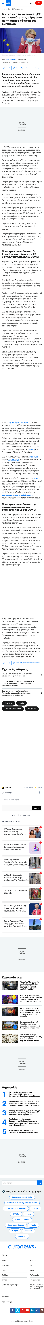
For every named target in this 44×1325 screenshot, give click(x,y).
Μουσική (28, 1231)
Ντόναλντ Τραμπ (22, 1220)
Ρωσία (33, 1225)
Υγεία (8, 9)
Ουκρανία (22, 1236)
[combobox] (22, 1182)
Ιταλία (28, 1214)
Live (38, 3)
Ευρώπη (5, 1260)
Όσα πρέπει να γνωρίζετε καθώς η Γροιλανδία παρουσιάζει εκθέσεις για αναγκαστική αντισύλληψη (16, 693)
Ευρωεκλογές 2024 (13, 709)
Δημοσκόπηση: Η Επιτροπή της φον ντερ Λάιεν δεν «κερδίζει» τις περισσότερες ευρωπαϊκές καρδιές (18, 683)
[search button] (39, 1182)
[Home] (2, 9)
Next (4, 1270)
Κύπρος (15, 1231)
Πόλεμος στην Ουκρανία (16, 1208)
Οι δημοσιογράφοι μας (10, 1285)
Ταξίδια (5, 1275)
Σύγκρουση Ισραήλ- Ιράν (22, 1197)
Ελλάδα (16, 1214)
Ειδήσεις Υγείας (17, 9)
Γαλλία (35, 1208)
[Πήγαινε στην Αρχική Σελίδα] (8, 3)
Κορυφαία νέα (12, 977)
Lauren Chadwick (10, 59)
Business (5, 1265)
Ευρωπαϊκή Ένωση (16, 1225)
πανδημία (32, 709)
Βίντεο (4, 1280)
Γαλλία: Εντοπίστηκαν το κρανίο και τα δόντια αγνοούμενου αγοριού (17, 675)
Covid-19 (8, 703)
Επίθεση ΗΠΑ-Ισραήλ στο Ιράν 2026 (22, 1203)
